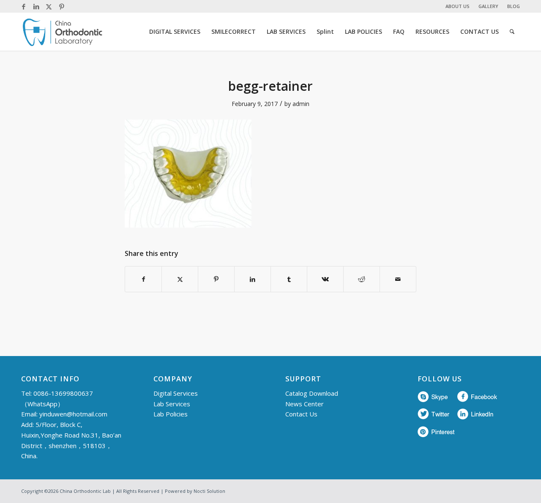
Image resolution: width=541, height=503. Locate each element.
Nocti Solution (209, 491)
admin (300, 104)
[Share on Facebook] (143, 279)
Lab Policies (170, 414)
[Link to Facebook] (23, 6)
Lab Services (171, 404)
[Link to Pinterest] (61, 6)
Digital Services (175, 393)
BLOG (513, 6)
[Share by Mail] (398, 279)
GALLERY (488, 6)
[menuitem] (457, 6)
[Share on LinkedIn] (252, 279)
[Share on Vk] (325, 279)
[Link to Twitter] (49, 6)
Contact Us (301, 414)
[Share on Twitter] (180, 279)
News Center (304, 404)
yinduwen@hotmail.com (73, 414)
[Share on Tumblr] (289, 279)
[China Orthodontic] (62, 32)
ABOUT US (457, 6)
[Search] (512, 32)
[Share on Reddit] (362, 279)
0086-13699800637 (63, 393)
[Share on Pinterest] (216, 279)
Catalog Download (311, 393)
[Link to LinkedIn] (36, 6)
